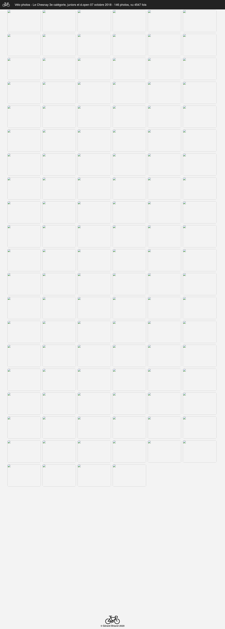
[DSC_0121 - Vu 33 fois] (24, 451)
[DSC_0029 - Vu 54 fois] (200, 93)
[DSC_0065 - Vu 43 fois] (94, 236)
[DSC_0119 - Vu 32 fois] (164, 427)
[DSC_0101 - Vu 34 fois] (24, 380)
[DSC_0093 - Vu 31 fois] (164, 332)
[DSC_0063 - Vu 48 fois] (24, 236)
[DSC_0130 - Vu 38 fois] (59, 475)
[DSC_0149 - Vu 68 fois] (163, 523)
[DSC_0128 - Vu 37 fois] (200, 451)
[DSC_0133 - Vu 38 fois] (164, 475)
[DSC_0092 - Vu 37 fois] (129, 332)
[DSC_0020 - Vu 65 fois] (94, 69)
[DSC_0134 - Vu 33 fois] (200, 475)
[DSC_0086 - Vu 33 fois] (129, 308)
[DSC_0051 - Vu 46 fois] (59, 188)
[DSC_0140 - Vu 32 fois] (94, 499)
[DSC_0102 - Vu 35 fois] (59, 380)
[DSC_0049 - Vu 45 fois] (200, 164)
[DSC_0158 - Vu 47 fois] (24, 571)
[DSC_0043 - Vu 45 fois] (200, 140)
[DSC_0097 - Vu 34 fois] (94, 356)
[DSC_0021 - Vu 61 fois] (129, 69)
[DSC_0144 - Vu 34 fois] (14, 523)
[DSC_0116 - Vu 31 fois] (59, 427)
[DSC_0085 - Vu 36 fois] (94, 308)
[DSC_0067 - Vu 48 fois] (164, 236)
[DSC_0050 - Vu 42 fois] (24, 188)
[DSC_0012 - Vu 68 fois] (24, 45)
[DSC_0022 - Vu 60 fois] (164, 69)
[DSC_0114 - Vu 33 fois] (200, 404)
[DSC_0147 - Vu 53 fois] (102, 523)
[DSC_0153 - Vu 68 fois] (94, 547)
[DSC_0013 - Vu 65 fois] (59, 45)
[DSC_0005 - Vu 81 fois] (94, 21)
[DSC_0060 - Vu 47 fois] (129, 212)
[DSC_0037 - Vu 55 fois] (24, 140)
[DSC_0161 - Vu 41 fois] (129, 571)
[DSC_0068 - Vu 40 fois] (200, 236)
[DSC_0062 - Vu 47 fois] (200, 212)
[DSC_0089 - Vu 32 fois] (24, 332)
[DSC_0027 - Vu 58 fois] (129, 93)
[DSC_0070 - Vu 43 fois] (59, 260)
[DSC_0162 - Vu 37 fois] (164, 571)
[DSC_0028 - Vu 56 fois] (164, 93)
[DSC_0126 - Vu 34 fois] (129, 451)
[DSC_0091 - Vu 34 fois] (94, 332)
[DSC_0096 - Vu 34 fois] (59, 356)
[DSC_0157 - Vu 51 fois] (200, 547)
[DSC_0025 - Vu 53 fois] (59, 93)
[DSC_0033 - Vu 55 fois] (94, 117)
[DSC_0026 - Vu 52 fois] (94, 93)
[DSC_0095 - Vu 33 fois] (24, 356)
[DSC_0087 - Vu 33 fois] (164, 308)
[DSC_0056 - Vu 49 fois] (200, 188)
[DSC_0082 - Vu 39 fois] (24, 308)
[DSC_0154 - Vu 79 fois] (129, 547)
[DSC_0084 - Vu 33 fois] (59, 308)
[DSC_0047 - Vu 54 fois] (129, 164)
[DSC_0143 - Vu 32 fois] (200, 499)
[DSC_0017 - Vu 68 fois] (200, 45)
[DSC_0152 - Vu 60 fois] (59, 547)
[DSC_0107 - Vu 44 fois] (200, 380)
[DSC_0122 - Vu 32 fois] (59, 451)
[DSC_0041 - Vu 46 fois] (129, 140)
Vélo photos (23, 4)
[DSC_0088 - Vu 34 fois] (200, 308)
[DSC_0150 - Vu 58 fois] (199, 523)
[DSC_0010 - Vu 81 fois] (164, 21)
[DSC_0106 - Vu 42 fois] (164, 380)
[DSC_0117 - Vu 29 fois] (94, 427)
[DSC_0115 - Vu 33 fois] (24, 427)
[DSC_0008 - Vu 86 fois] (129, 21)
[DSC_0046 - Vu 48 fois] (94, 164)
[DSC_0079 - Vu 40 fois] (129, 284)
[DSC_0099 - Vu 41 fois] (164, 356)
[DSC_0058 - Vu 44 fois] (59, 212)
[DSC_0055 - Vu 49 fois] (164, 188)
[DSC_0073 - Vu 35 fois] (164, 260)
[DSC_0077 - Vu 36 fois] (94, 284)
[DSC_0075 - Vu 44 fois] (24, 284)
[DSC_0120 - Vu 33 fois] (200, 427)
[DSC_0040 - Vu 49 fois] (94, 140)
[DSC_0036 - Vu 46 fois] (200, 117)
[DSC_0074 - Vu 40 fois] (200, 260)
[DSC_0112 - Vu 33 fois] (164, 404)
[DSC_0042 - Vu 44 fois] (164, 140)
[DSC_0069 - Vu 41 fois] (24, 260)
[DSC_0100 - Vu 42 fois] (200, 356)
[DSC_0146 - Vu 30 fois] (76, 523)
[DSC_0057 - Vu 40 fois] (24, 212)
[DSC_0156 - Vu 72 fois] (164, 547)
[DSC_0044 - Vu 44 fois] (24, 164)
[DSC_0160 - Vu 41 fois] (94, 571)
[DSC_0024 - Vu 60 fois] (24, 93)
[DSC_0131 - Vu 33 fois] (94, 475)
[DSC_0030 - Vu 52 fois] (24, 117)
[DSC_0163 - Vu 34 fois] (200, 571)
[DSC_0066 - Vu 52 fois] (129, 236)
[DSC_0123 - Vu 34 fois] (94, 451)
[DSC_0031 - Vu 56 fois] (59, 117)
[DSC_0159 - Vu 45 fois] (59, 571)
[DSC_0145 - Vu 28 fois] (41, 523)
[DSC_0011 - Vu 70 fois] (200, 21)
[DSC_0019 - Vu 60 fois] (59, 69)
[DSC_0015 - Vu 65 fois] (129, 45)
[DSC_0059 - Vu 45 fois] (94, 212)
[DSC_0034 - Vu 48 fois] (129, 117)
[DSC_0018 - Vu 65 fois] (24, 69)
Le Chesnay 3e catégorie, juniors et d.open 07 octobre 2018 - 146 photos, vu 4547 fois (89, 4)
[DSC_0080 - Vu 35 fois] (164, 284)
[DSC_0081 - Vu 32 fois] (200, 284)
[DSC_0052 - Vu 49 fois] (94, 188)
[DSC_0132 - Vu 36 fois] (129, 475)
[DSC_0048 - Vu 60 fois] (164, 164)
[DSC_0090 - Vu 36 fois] (59, 332)
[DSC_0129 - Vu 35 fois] (24, 475)
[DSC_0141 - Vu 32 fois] (129, 499)
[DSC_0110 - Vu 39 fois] (94, 404)
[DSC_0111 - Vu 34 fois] (129, 404)
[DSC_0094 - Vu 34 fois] (200, 332)
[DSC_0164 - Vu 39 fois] (26, 596)
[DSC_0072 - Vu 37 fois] (129, 260)
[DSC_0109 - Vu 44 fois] (59, 404)
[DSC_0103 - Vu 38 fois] (94, 380)
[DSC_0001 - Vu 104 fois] (24, 21)
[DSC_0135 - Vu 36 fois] (24, 499)
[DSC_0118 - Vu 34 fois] (129, 427)
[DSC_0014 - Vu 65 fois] (94, 45)
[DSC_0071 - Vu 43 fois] (94, 260)
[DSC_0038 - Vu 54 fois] (59, 140)
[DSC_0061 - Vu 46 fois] (164, 212)
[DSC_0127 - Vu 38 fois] (164, 451)
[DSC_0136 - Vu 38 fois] (59, 499)
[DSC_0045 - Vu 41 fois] (59, 164)
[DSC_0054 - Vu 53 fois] (129, 188)
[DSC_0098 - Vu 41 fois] (129, 356)
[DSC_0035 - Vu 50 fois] (164, 117)
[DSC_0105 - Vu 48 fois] (129, 380)
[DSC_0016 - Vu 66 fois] (164, 45)
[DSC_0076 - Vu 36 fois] (59, 284)
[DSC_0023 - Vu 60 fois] (200, 69)
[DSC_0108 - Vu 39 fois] (24, 404)
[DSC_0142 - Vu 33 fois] (164, 499)
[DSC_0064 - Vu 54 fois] (59, 236)
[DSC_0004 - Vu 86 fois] (59, 21)
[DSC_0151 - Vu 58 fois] (24, 547)
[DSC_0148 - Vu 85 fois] (128, 523)
